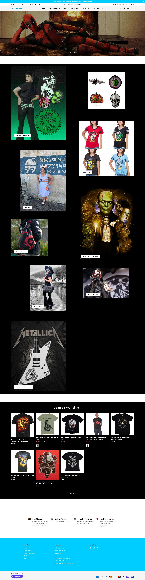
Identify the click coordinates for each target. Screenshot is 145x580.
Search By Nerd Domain (71, 8)
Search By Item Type (53, 8)
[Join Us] (90, 548)
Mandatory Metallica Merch (23, 387)
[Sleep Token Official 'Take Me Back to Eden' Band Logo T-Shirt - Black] (97, 424)
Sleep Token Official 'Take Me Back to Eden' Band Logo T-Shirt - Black (96, 438)
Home (43, 8)
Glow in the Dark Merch (22, 135)
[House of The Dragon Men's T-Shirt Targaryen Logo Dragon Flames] (22, 425)
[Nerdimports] (16, 8)
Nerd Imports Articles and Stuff (63, 558)
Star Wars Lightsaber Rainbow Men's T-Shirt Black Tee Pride (121, 438)
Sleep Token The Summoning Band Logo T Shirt (47, 438)
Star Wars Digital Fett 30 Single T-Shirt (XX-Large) (22, 476)
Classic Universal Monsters (90, 256)
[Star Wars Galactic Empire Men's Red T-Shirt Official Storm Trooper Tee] (47, 465)
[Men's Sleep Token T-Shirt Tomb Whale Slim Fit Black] (72, 461)
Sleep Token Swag (93, 294)
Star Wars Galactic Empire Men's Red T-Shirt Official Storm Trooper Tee (46, 483)
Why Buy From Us (59, 548)
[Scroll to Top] (142, 572)
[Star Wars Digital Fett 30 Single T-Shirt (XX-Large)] (22, 461)
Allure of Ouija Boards (61, 561)
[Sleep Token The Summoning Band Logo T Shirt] (47, 424)
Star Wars (27, 207)
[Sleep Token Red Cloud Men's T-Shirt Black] (72, 424)
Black (87, 445)
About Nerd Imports (60, 550)
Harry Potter (86, 172)
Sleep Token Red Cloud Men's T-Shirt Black (71, 438)
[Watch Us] (97, 548)
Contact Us (58, 553)
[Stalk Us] (94, 548)
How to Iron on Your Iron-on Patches (64, 563)
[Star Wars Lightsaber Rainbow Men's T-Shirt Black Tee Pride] (122, 424)
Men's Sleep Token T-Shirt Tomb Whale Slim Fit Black (71, 476)
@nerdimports (103, 526)
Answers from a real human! (62, 521)
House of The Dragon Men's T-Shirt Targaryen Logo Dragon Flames (20, 440)
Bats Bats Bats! (38, 307)
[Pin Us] (87, 548)
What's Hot (86, 8)
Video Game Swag (21, 252)
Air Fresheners (96, 105)
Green (37, 445)
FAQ (56, 556)
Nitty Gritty (97, 8)
